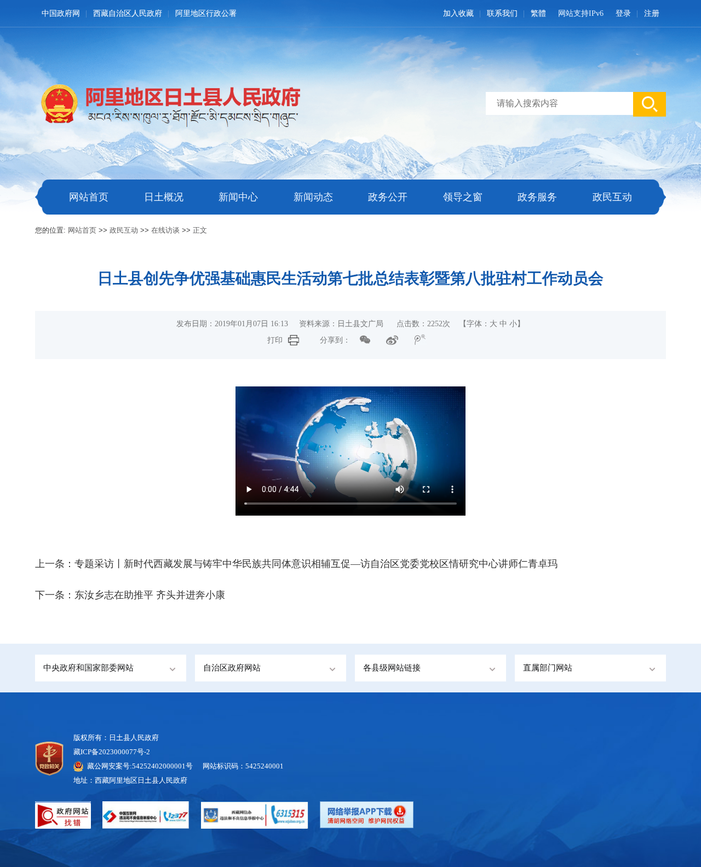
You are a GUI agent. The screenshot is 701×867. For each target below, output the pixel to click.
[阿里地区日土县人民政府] (167, 102)
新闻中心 (238, 197)
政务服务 (537, 197)
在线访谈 (165, 230)
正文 (200, 230)
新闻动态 (313, 197)
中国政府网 (61, 13)
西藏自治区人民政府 (127, 13)
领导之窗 (462, 197)
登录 (623, 13)
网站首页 (88, 197)
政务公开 (387, 197)
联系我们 (502, 13)
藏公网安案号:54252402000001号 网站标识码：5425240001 (185, 766)
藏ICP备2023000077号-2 (111, 752)
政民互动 (612, 197)
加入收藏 (458, 13)
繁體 (538, 13)
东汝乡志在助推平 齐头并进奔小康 (149, 594)
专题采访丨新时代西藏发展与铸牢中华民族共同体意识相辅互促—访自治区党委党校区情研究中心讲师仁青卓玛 (316, 563)
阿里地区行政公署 (206, 13)
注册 (651, 13)
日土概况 (163, 197)
